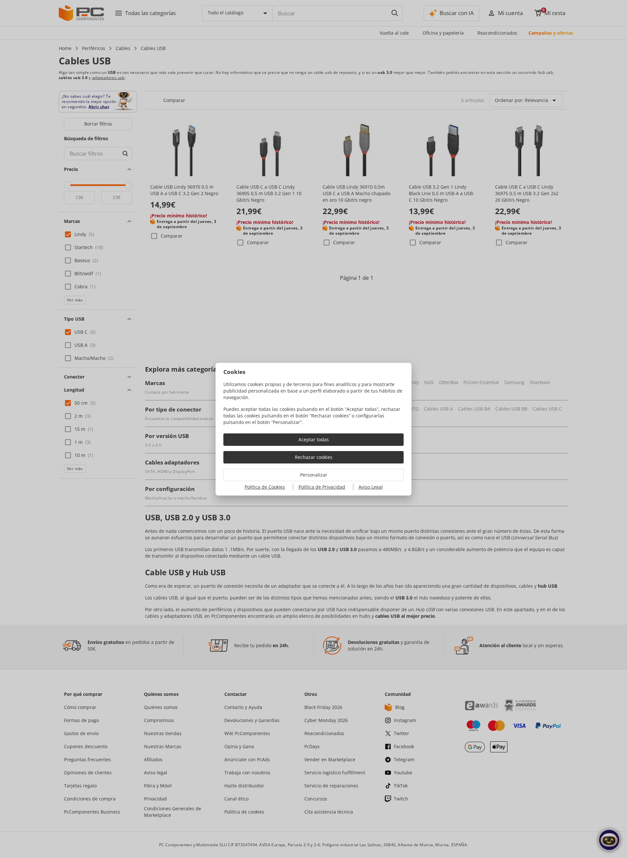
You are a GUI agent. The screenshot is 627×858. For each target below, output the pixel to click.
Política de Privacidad (321, 487)
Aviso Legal (371, 487)
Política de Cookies (265, 487)
